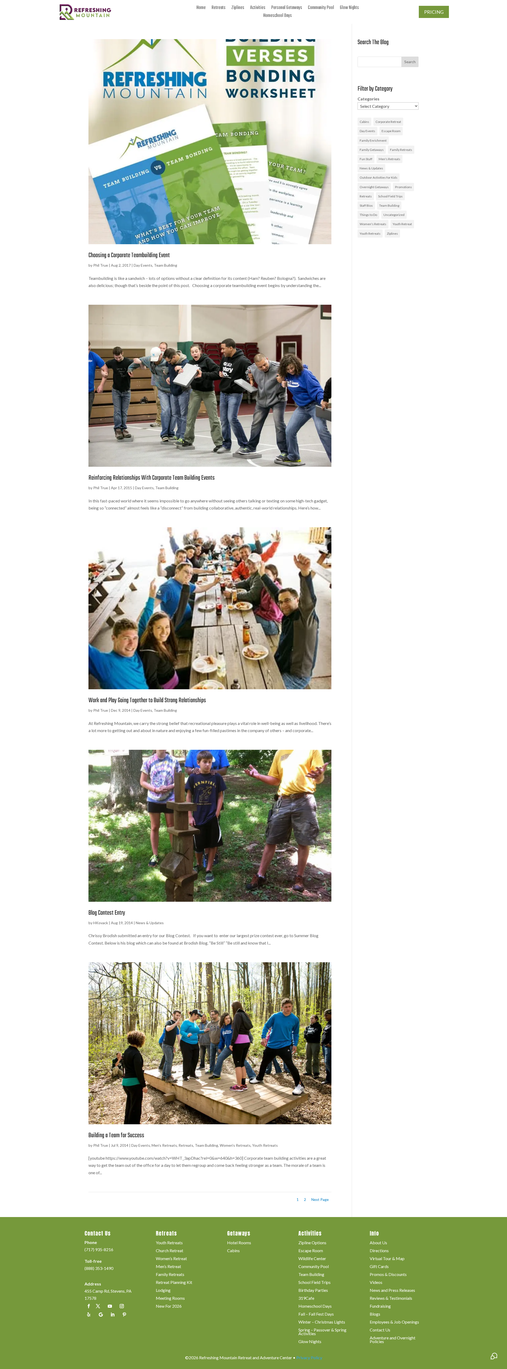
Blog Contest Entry (106, 913)
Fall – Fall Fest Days (316, 1314)
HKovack (100, 923)
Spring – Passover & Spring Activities (322, 1332)
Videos (376, 1282)
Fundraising (380, 1306)
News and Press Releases (392, 1290)
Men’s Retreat (168, 1267)
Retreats (219, 9)
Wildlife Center (312, 1259)
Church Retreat (169, 1251)
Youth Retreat (402, 224)
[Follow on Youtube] (110, 1306)
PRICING (434, 12)
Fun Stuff (366, 159)
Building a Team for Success (116, 1135)
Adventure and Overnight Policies (392, 1340)
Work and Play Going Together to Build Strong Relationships (147, 700)
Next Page (320, 1199)
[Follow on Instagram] (122, 1306)
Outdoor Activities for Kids (378, 177)
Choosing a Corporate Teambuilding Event (129, 255)
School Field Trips (390, 196)
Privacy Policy (309, 1357)
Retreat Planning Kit (174, 1282)
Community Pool (321, 9)
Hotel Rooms (239, 1243)
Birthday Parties (313, 1290)
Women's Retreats (235, 1145)
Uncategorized (394, 215)
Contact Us (380, 1330)
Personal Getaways (286, 9)
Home (201, 9)
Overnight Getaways (374, 187)
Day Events (143, 265)
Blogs (375, 1314)
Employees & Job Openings (394, 1322)
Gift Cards (379, 1267)
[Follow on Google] (100, 1314)
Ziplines (237, 9)
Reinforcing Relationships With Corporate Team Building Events (151, 478)
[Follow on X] (98, 1306)
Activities (257, 9)
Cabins (364, 122)
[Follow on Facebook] (88, 1306)
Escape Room (391, 131)
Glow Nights (349, 9)
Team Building (165, 265)
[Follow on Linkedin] (112, 1314)
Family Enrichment (373, 140)
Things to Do (368, 215)
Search (410, 61)
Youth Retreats (265, 1145)
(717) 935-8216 (98, 1249)
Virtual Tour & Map (387, 1259)
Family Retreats (401, 150)
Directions (379, 1251)
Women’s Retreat (171, 1259)
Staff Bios (366, 205)
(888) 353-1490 (98, 1268)
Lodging (163, 1290)
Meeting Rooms (170, 1298)
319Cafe (306, 1298)
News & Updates (150, 923)
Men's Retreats (164, 1145)
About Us (378, 1243)
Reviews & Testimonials (391, 1298)
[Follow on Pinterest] (124, 1314)
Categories (368, 98)
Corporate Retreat (388, 122)
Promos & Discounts (388, 1275)
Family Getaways (372, 150)
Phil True (100, 265)
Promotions (403, 187)
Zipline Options (312, 1243)
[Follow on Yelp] (88, 1314)
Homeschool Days (277, 17)
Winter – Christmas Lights (321, 1322)
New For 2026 (169, 1306)
